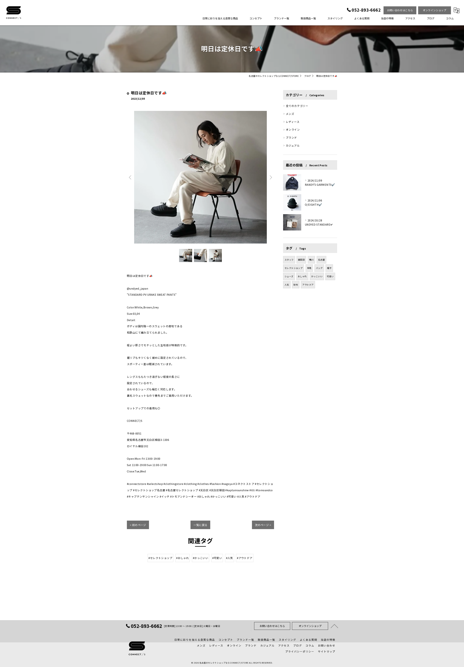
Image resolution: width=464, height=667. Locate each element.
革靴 (309, 267)
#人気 (229, 558)
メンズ (290, 114)
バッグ (319, 267)
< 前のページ (138, 525)
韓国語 (301, 259)
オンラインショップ (434, 10)
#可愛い (217, 558)
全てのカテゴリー (297, 106)
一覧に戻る (200, 525)
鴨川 (311, 259)
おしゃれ (302, 276)
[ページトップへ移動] (334, 625)
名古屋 (321, 259)
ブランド (291, 137)
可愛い (330, 276)
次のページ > (263, 525)
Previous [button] (130, 177)
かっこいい (316, 276)
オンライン (293, 129)
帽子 (329, 267)
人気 (287, 284)
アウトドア (308, 284)
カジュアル (293, 145)
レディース (292, 122)
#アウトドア (244, 558)
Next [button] (270, 177)
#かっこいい (200, 558)
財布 (295, 284)
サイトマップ (326, 651)
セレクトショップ (294, 267)
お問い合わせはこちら (400, 10)
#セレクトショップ (160, 558)
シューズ (289, 276)
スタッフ (289, 259)
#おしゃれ (182, 558)
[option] (200, 177)
